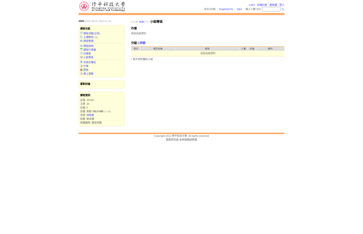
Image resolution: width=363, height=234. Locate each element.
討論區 (87, 53)
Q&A (239, 9)
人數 (243, 48)
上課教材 (88, 37)
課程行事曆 (89, 49)
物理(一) (143, 22)
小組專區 (88, 57)
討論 (252, 48)
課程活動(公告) (91, 33)
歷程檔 (273, 5)
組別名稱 (158, 48)
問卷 (85, 70)
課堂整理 (88, 41)
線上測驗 (88, 73)
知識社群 (262, 5)
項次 (136, 48)
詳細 (142, 42)
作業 (85, 66)
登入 (281, 5)
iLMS (252, 5)
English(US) (226, 9)
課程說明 (88, 46)
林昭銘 (90, 115)
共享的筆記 (89, 62)
